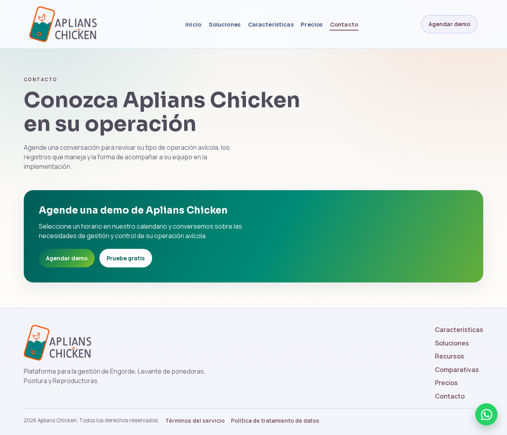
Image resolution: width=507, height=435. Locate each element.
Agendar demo (449, 24)
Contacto (344, 24)
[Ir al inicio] (75, 24)
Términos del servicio (195, 420)
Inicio (193, 24)
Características (271, 24)
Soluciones (224, 24)
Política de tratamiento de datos (275, 420)
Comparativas (457, 369)
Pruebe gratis (126, 258)
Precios (311, 24)
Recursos (449, 356)
